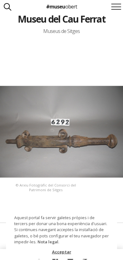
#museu (61, 6)
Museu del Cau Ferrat (61, 19)
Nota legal (48, 242)
